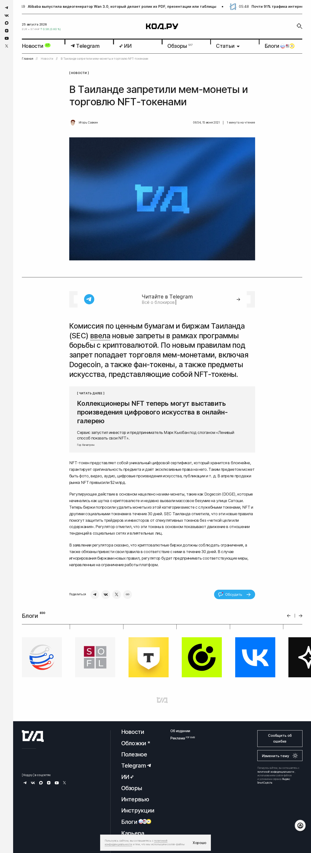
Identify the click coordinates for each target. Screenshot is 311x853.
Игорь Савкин (88, 122)
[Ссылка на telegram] (6, 7)
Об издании (180, 731)
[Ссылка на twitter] (6, 46)
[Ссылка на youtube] (6, 38)
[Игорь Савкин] (73, 122)
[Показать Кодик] (300, 825)
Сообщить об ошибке (280, 738)
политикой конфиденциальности (275, 771)
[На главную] (162, 26)
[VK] (105, 594)
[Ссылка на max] (6, 23)
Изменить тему (275, 756)
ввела (100, 335)
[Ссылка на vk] (6, 15)
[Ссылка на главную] (33, 736)
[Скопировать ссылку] (127, 594)
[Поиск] (299, 26)
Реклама (180, 738)
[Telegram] (94, 594)
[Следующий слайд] (300, 615)
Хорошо (199, 843)
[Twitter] (116, 594)
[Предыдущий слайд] (288, 615)
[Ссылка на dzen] (6, 30)
